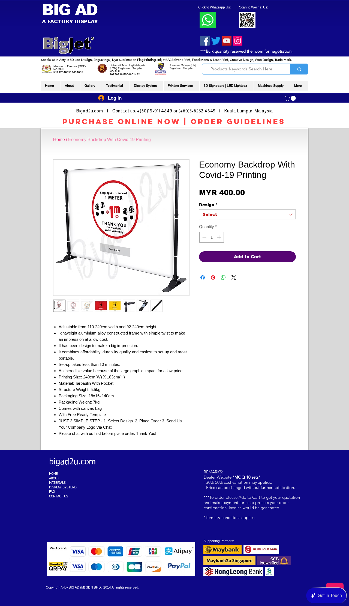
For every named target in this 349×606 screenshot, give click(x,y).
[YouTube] (226, 41)
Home (59, 139)
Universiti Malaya (179, 65)
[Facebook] (205, 41)
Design (208, 204)
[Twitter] (216, 41)
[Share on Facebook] (202, 277)
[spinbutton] (211, 237)
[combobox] (247, 214)
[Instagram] (237, 41)
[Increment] (219, 237)
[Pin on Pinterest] (213, 277)
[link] (291, 98)
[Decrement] (203, 237)
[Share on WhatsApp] (223, 277)
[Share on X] (233, 277)
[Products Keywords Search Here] (299, 69)
